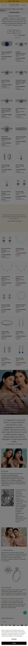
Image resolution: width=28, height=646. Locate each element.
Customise (14, 639)
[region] (14, 636)
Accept (14, 643)
